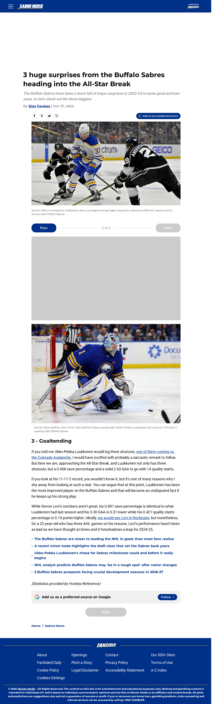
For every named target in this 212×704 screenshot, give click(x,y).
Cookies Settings (51, 678)
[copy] (57, 116)
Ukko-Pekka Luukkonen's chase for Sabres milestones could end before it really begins (103, 555)
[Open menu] (10, 6)
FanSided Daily (49, 662)
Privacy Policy (116, 662)
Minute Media (26, 688)
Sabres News (54, 626)
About (42, 655)
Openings (79, 655)
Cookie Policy (48, 670)
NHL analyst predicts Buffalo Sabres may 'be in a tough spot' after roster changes (105, 565)
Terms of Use (162, 662)
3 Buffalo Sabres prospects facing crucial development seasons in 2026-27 (98, 572)
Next (168, 228)
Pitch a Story (81, 662)
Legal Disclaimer (85, 670)
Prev (44, 228)
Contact (111, 655)
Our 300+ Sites (163, 655)
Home (36, 626)
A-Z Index (159, 670)
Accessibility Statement (124, 670)
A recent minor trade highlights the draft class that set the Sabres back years (102, 546)
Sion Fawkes (39, 106)
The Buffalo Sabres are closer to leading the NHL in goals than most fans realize (104, 539)
